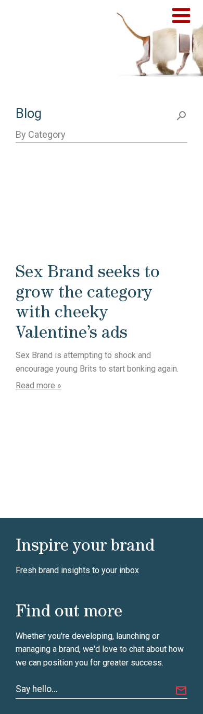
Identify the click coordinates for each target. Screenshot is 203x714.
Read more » (38, 385)
